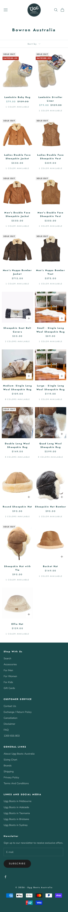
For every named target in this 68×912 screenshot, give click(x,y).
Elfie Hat (17, 624)
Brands (8, 765)
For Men (8, 670)
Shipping (9, 771)
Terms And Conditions (16, 783)
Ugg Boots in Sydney (16, 825)
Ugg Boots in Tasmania (17, 813)
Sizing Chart (10, 759)
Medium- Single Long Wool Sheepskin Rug (17, 387)
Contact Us (10, 706)
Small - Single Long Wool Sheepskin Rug (50, 329)
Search (7, 658)
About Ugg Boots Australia (19, 753)
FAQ (6, 730)
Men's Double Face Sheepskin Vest (51, 214)
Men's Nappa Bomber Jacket (17, 272)
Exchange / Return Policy (18, 712)
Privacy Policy (11, 777)
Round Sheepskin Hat (17, 506)
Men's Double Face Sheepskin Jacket (17, 214)
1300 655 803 (12, 735)
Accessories (10, 664)
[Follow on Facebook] (5, 877)
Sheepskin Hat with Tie (17, 568)
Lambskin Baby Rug (17, 97)
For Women (10, 676)
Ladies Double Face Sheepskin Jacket (17, 156)
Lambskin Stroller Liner (50, 99)
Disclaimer (9, 724)
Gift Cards (9, 688)
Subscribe (17, 863)
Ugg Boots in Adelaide (16, 807)
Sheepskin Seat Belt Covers (17, 329)
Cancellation (10, 718)
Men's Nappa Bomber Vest (50, 272)
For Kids (8, 682)
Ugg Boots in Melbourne (17, 801)
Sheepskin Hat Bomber (50, 506)
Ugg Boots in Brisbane (16, 819)
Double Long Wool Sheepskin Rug (17, 445)
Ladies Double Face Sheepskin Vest (50, 156)
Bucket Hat (50, 566)
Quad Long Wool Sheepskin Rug (50, 445)
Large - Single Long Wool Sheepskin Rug (50, 387)
